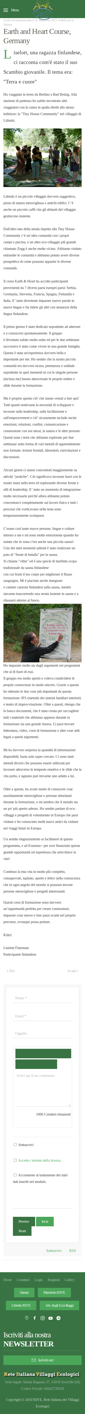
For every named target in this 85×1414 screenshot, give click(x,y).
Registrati (54, 1280)
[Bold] (22, 1053)
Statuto (24, 1292)
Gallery (69, 1280)
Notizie (7, 24)
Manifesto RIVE (54, 1292)
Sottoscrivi (25, 1145)
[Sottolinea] (50, 1053)
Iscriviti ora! (45, 1360)
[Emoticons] (36, 1064)
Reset (22, 1231)
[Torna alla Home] (42, 10)
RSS (72, 1251)
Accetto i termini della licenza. (39, 1160)
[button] (11, 10)
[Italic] (36, 1053)
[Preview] (50, 1064)
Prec (12, 971)
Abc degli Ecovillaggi (59, 1305)
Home (7, 1280)
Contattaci (23, 1280)
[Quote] (22, 1064)
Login (39, 1280)
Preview (24, 1221)
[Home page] (42, 1374)
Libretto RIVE (21, 1305)
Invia (45, 1221)
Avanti (71, 971)
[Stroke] (64, 1053)
